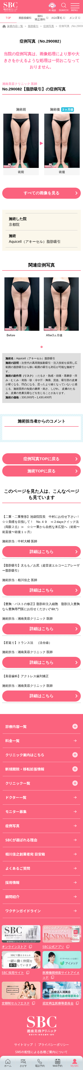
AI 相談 (52, 10)
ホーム (8, 1065)
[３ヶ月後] (62, 140)
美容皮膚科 (25, 17)
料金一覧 (12, 740)
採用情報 (12, 882)
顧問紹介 (12, 896)
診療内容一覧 (15, 26)
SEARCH (63, 10)
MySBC (75, 1065)
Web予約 (57, 1065)
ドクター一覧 (15, 797)
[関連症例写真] (21, 304)
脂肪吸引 (33, 26)
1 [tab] (42, 347)
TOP (8, 17)
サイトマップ (23, 1044)
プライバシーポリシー (53, 1044)
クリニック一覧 (17, 783)
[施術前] (21, 140)
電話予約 (40, 1065)
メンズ (73, 17)
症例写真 (48, 26)
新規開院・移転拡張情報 (24, 769)
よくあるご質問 (17, 868)
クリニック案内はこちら (24, 754)
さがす (23, 1065)
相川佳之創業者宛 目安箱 (25, 854)
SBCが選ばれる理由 (21, 839)
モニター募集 (16, 811)
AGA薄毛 (56, 17)
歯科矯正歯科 (40, 17)
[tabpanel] (22, 308)
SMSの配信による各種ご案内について (41, 1052)
